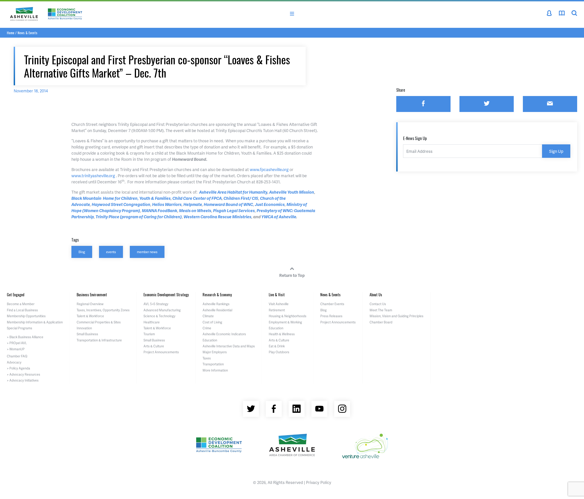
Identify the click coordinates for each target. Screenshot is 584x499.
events (111, 252)
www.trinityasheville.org (93, 175)
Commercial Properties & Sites (99, 322)
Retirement (277, 310)
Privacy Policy (318, 482)
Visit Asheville (279, 304)
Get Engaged (15, 294)
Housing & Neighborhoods (287, 316)
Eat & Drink (277, 346)
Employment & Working (285, 322)
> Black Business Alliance (25, 337)
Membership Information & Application (35, 322)
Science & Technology (159, 316)
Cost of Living (212, 322)
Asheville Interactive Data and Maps (229, 346)
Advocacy (14, 362)
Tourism (149, 334)
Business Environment (92, 294)
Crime (207, 328)
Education (210, 340)
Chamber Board (381, 322)
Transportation (213, 364)
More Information (215, 370)
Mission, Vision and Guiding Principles (396, 316)
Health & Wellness (282, 334)
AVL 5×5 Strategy (155, 304)
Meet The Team (381, 310)
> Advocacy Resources (23, 374)
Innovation (84, 328)
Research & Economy (217, 294)
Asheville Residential (217, 310)
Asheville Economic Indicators (224, 334)
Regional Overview (90, 304)
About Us (376, 294)
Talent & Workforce (90, 316)
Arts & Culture (153, 346)
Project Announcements (161, 352)
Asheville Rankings (216, 304)
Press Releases (331, 316)
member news (147, 252)
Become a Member (20, 304)
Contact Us (378, 304)
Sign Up (556, 151)
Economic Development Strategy (166, 294)
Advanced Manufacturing (162, 310)
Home (10, 32)
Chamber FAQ (17, 356)
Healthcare (151, 322)
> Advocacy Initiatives (23, 380)
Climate (208, 316)
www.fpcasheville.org (269, 169)
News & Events (27, 32)
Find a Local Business (22, 310)
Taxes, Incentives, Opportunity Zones (103, 310)
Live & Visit (277, 294)
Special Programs (19, 328)
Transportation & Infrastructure (99, 340)
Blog (81, 252)
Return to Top (292, 275)
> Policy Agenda (18, 368)
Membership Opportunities (26, 316)
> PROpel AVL (17, 343)
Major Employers (215, 352)
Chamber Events (332, 304)
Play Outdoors (279, 352)
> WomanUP (16, 349)
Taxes (207, 358)
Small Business (87, 334)
